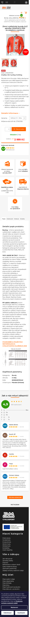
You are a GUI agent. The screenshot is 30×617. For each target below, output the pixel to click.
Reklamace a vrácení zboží (11, 564)
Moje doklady (7, 583)
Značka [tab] (22, 219)
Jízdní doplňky (7, 550)
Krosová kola (6, 542)
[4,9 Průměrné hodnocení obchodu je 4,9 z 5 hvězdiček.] (21, 12)
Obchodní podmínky (9, 568)
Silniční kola (6, 544)
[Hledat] (14, 2)
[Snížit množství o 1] (11, 130)
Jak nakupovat (7, 558)
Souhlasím (21, 613)
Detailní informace (9, 113)
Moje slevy (5, 585)
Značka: (11, 75)
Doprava (5, 562)
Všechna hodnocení (15, 497)
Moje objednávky (8, 581)
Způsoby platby (7, 560)
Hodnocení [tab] (10, 219)
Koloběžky (6, 548)
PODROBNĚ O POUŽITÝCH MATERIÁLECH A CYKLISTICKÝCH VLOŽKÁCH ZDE (14, 344)
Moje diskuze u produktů (11, 589)
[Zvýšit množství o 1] (11, 128)
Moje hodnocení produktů (11, 587)
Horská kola (6, 540)
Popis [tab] (4, 219)
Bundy (14, 375)
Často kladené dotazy (9, 566)
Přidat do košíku (20, 129)
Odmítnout (7, 613)
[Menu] (26, 2)
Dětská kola (6, 546)
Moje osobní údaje (8, 579)
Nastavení (14, 607)
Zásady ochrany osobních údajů (13, 570)
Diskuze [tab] (16, 219)
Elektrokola (6, 538)
